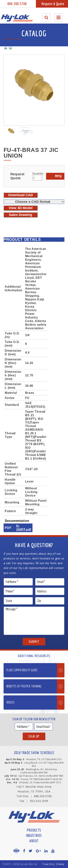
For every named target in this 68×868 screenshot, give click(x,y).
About (34, 841)
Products (34, 830)
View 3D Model (20, 208)
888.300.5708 (17, 4)
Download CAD (20, 195)
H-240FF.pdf (23, 527)
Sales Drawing (20, 215)
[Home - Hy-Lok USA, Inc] (17, 18)
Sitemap (60, 864)
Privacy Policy (48, 864)
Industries (34, 835)
